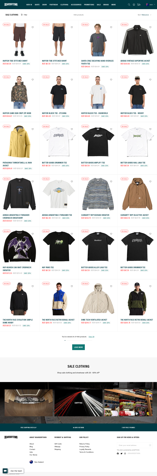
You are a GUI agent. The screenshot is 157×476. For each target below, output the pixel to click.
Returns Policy (84, 444)
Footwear (54, 4)
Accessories (76, 4)
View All (91, 336)
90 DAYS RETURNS (78, 427)
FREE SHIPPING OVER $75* (29, 427)
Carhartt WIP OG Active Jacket (135, 214)
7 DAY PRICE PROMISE (128, 427)
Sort (139, 15)
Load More (78, 347)
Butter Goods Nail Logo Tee (133, 162)
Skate (37, 4)
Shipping (57, 449)
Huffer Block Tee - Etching (54, 113)
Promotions (89, 4)
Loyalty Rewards (85, 449)
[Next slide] (34, 40)
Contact (32, 449)
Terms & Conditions (86, 452)
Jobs (31, 452)
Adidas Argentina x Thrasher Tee (57, 214)
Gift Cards (58, 444)
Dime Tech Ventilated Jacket (94, 319)
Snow (44, 4)
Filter (25, 15)
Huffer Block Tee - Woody (132, 113)
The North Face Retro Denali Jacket (58, 319)
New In (29, 4)
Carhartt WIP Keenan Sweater (95, 214)
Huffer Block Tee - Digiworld (94, 113)
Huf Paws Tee (48, 267)
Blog (31, 446)
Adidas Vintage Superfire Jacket (135, 60)
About (32, 444)
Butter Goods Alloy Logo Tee (94, 267)
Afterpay (57, 446)
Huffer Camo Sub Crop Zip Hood (17, 113)
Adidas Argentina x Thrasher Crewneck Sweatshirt (16, 216)
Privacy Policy (84, 446)
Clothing (64, 4)
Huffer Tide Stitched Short (15, 60)
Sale (99, 4)
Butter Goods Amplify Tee (93, 162)
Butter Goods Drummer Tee (54, 162)
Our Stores (33, 455)
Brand (106, 4)
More (113, 4)
